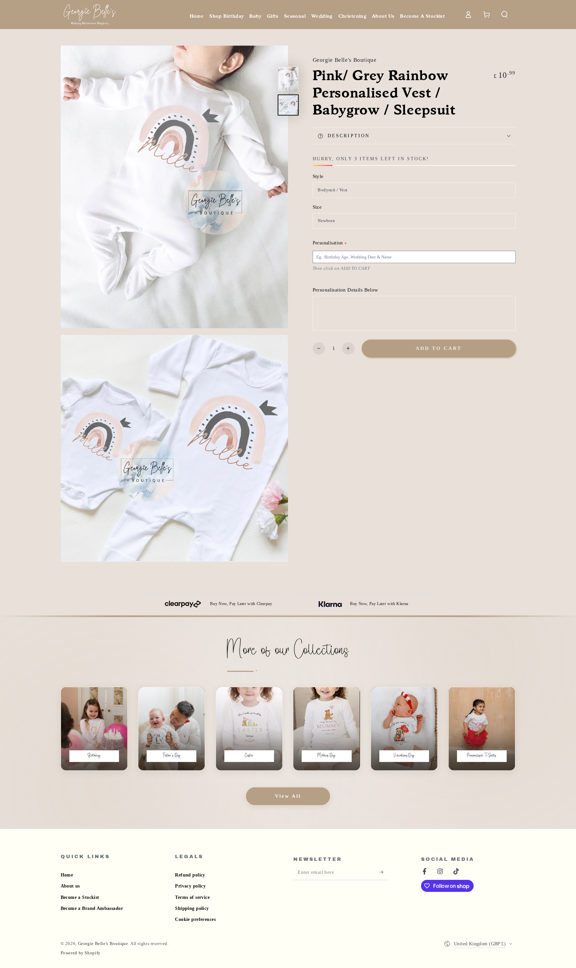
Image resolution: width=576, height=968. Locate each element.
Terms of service (192, 897)
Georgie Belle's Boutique (345, 60)
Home (67, 875)
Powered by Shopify (81, 953)
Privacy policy (190, 886)
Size (317, 207)
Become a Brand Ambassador (92, 908)
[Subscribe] (384, 872)
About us (70, 886)
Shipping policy (192, 908)
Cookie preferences (195, 919)
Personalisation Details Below (345, 290)
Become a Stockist (80, 897)
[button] (505, 14)
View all (288, 796)
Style (318, 176)
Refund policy (190, 875)
